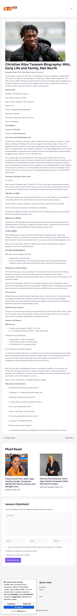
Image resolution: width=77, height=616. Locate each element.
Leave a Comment (37, 72)
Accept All (19, 607)
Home (41, 590)
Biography (8, 72)
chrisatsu (17, 129)
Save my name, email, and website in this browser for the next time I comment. (35, 547)
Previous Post (8, 438)
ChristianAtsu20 (20, 133)
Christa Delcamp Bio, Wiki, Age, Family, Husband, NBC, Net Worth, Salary (54, 481)
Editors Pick (17, 72)
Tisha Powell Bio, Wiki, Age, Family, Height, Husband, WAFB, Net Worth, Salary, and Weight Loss (20, 483)
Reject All (27, 604)
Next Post (70, 438)
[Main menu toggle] (72, 8)
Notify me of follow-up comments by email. (22, 551)
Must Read (25, 72)
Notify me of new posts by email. (18, 555)
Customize (11, 604)
